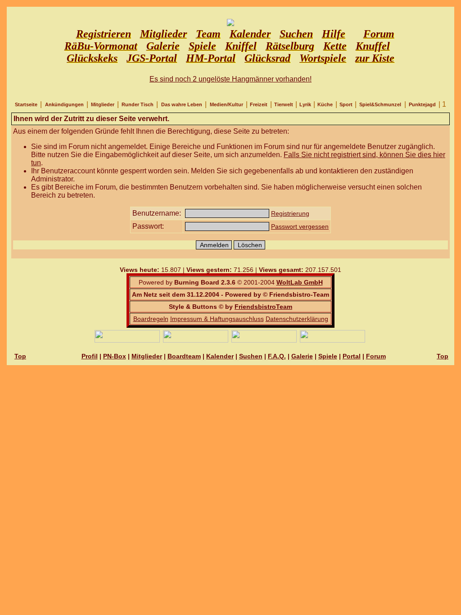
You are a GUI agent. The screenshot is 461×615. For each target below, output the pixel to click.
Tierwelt (283, 104)
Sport (346, 104)
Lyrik (305, 104)
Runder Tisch (138, 104)
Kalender (220, 356)
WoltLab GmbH (299, 282)
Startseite (26, 104)
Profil (89, 356)
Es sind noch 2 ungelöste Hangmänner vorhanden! (230, 79)
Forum (376, 356)
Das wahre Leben (181, 104)
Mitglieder (102, 104)
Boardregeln (150, 318)
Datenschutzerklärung (297, 318)
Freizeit (258, 104)
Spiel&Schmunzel (380, 104)
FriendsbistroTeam (263, 306)
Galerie (302, 356)
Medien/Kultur (226, 104)
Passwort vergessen (300, 226)
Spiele (327, 356)
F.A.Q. (277, 356)
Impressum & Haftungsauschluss (217, 318)
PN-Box (114, 356)
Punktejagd (422, 104)
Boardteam (184, 356)
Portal (352, 356)
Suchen (250, 356)
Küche (325, 104)
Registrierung (290, 213)
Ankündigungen (64, 104)
